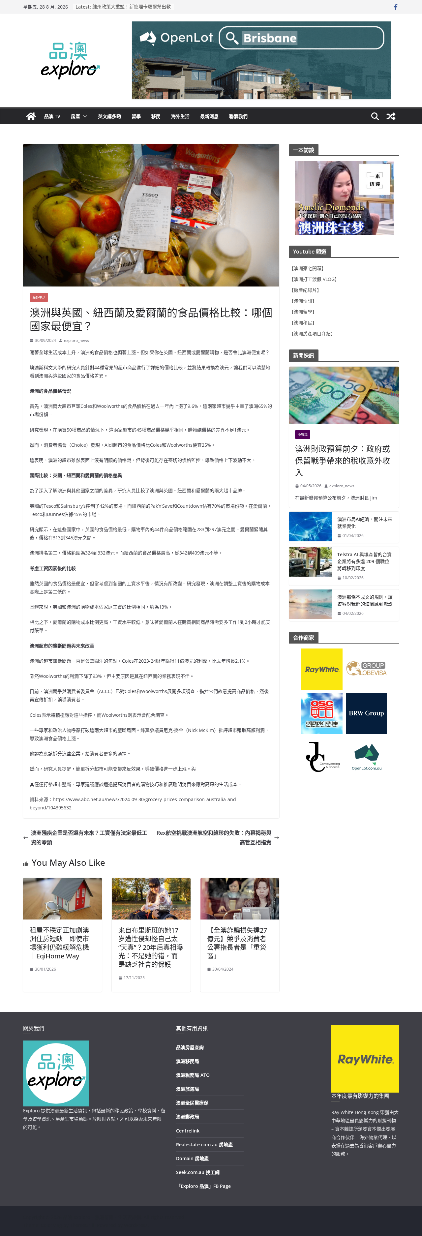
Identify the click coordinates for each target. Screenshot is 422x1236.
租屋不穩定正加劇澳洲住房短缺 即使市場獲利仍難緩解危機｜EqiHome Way (59, 943)
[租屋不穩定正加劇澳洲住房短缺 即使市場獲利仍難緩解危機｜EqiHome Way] (62, 882)
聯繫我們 (238, 116)
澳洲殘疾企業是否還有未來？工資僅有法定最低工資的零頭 (89, 837)
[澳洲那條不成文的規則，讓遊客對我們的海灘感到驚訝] (310, 605)
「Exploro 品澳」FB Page (203, 1186)
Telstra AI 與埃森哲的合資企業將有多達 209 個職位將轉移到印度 (364, 561)
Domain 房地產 (192, 1158)
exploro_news (76, 340)
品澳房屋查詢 (190, 1047)
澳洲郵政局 (187, 1116)
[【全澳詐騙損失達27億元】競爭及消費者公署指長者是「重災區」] (239, 882)
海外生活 (180, 116)
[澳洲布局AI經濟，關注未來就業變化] (310, 527)
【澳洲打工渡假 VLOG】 (314, 279)
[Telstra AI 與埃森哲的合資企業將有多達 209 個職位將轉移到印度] (310, 566)
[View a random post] (391, 116)
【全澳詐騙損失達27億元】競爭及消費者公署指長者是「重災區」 (237, 943)
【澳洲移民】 (303, 322)
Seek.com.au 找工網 (198, 1172)
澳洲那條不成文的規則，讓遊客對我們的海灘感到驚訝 (365, 600)
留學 (136, 116)
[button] (83, 116)
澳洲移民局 (187, 1061)
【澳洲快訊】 (303, 301)
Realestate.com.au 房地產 (204, 1144)
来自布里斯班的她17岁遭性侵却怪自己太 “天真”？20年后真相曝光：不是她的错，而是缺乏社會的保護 (150, 947)
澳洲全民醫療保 (192, 1103)
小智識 (303, 434)
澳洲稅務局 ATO (193, 1075)
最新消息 (209, 116)
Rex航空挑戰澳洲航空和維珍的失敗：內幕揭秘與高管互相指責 (214, 837)
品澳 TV (52, 116)
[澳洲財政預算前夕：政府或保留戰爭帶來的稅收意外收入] (344, 395)
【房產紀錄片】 (305, 290)
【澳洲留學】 (303, 312)
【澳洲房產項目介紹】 (312, 333)
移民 (156, 116)
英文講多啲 (109, 116)
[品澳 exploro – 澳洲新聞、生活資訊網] (31, 116)
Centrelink (187, 1131)
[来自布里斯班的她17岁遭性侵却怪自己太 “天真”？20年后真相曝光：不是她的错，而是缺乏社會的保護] (151, 882)
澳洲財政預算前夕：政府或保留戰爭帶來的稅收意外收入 (342, 460)
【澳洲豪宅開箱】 (307, 268)
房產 (75, 116)
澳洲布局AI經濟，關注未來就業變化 (364, 522)
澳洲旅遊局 (187, 1089)
